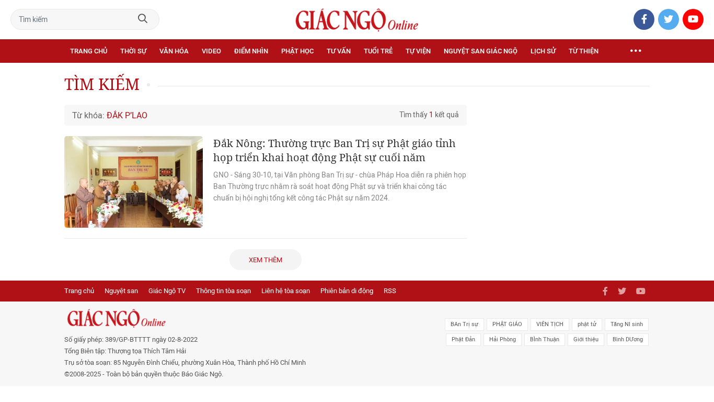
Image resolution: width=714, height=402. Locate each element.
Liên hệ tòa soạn (285, 291)
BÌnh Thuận (544, 339)
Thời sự (133, 51)
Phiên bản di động (346, 291)
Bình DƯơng (628, 339)
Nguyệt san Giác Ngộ (480, 51)
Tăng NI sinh (627, 324)
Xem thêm (265, 260)
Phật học (297, 51)
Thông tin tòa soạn (223, 291)
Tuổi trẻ (378, 51)
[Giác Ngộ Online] (240, 318)
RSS (390, 291)
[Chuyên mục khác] (635, 51)
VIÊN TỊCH (549, 324)
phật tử (587, 324)
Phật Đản (463, 339)
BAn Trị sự (464, 324)
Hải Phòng (502, 339)
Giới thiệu (585, 339)
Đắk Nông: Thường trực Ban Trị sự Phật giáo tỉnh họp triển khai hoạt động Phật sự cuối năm (334, 150)
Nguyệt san (121, 291)
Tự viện (418, 51)
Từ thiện (583, 51)
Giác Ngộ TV (167, 291)
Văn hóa (174, 51)
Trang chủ (88, 51)
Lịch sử (543, 51)
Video (211, 51)
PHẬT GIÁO (507, 324)
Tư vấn (339, 51)
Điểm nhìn (251, 51)
